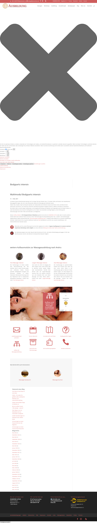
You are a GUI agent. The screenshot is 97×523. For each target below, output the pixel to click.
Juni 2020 (14, 463)
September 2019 (16, 481)
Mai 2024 (14, 441)
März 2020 (14, 467)
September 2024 (16, 439)
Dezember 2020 (16, 459)
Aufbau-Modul (17, 215)
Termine (70, 1)
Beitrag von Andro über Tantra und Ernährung (54, 228)
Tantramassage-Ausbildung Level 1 (38, 218)
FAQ (37, 515)
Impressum (2, 169)
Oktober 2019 (15, 478)
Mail (39, 220)
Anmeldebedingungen (15, 515)
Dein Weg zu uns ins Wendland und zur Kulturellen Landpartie (17, 412)
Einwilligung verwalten (5, 522)
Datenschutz (31, 515)
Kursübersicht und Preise (49, 336)
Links (54, 515)
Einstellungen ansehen (17, 163)
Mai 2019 (14, 485)
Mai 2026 (14, 432)
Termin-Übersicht (33, 336)
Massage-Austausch (25, 380)
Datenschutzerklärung (5, 167)
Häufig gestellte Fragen (65, 336)
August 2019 (15, 483)
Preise (75, 515)
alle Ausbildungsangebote (49, 348)
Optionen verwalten (4, 157)
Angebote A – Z (64, 1)
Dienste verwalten (4, 158)
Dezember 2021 (16, 452)
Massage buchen (58, 380)
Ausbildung (54, 6)
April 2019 (14, 487)
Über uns (83, 6)
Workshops (46, 6)
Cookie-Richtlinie (4, 165)
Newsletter (75, 1)
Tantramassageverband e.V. (77, 507)
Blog (78, 6)
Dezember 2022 (16, 450)
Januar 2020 (15, 472)
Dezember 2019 (16, 474)
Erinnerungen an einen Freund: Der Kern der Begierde (17, 423)
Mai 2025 (14, 437)
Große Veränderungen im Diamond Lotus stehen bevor (18, 417)
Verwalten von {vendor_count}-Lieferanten (10, 160)
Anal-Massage (59, 280)
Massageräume (61, 515)
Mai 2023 (14, 446)
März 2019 (14, 489)
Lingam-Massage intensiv (39, 263)
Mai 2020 (14, 465)
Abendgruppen (71, 6)
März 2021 (14, 454)
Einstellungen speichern (28, 163)
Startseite (89, 6)
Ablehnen (9, 163)
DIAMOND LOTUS (56, 1)
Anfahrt (80, 1)
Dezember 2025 (16, 435)
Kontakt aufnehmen (66, 348)
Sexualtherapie (62, 6)
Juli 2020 (14, 461)
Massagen (39, 6)
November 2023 (16, 443)
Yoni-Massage (18, 280)
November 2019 (16, 476)
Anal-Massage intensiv (60, 263)
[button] (48, 72)
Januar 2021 (15, 456)
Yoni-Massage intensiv (17, 263)
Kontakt (85, 1)
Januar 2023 (15, 448)
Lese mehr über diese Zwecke (7, 162)
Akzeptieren (3, 163)
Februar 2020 (15, 470)
